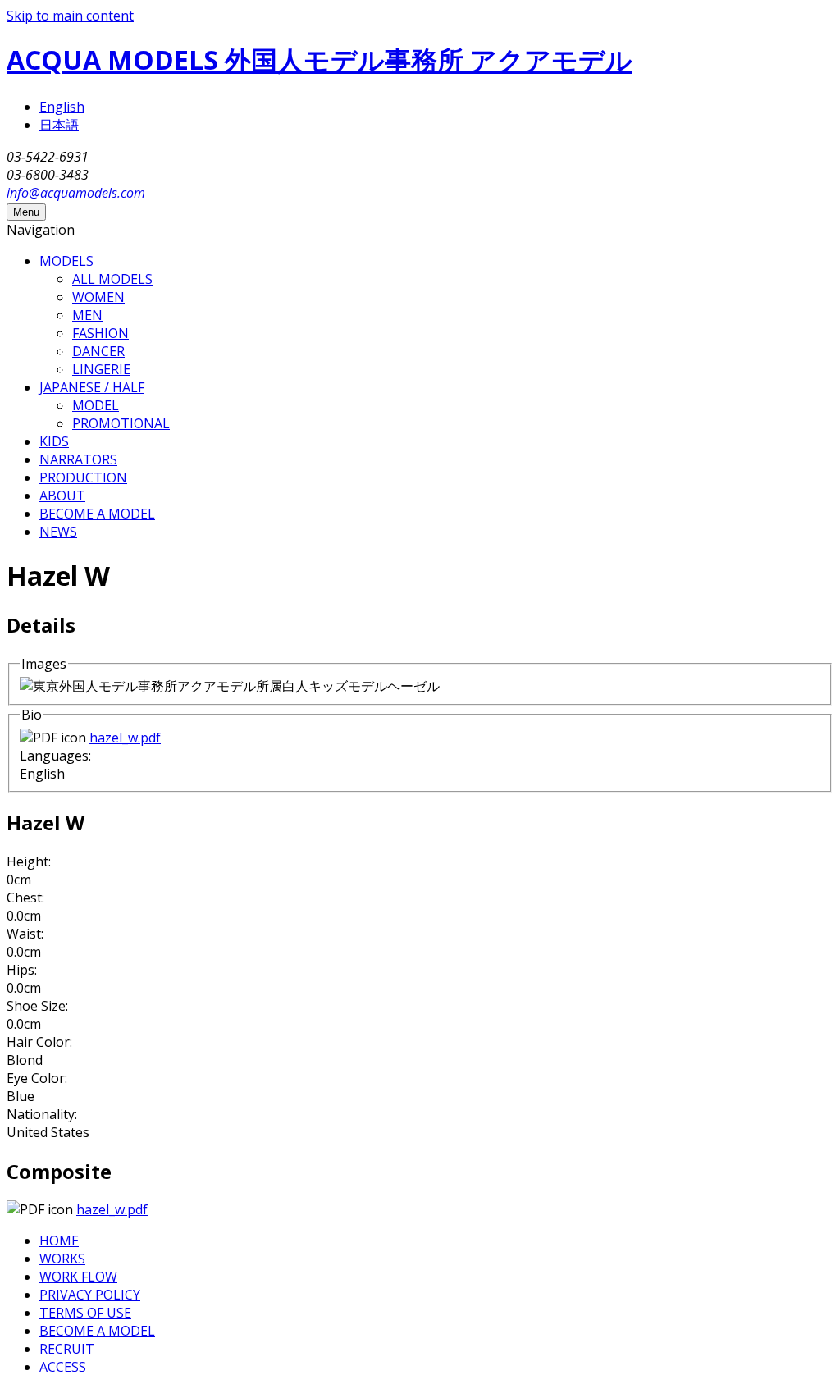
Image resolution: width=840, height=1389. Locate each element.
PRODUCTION (83, 477)
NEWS (58, 532)
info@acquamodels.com (76, 193)
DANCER (98, 351)
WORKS (62, 1259)
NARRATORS (78, 459)
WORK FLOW (78, 1277)
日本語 (59, 125)
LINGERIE (101, 369)
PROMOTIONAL (121, 423)
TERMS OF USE (85, 1313)
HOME (59, 1240)
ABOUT (62, 496)
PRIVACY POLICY (89, 1295)
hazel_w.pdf (125, 738)
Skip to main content (70, 16)
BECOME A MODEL (97, 514)
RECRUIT (66, 1349)
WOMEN (98, 297)
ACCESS (62, 1367)
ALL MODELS (112, 279)
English (61, 107)
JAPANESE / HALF (91, 387)
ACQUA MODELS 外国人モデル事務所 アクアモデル (319, 59)
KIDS (54, 441)
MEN (87, 315)
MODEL (95, 405)
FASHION (100, 333)
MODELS (66, 261)
